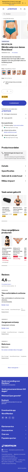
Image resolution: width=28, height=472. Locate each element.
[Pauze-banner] (22, 3)
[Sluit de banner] (25, 3)
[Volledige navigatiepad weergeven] (2, 18)
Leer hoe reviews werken (8, 286)
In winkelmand (14, 103)
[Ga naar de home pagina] (12, 9)
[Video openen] (4, 36)
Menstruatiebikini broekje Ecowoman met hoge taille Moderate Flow (7, 251)
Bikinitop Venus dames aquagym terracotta (18, 209)
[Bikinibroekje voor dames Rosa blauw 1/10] (11, 29)
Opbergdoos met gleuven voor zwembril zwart (6, 210)
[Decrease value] (3, 91)
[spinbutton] (7, 91)
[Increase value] (11, 91)
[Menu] (3, 9)
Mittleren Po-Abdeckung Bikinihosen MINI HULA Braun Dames (17, 251)
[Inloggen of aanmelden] (21, 9)
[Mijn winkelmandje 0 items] (24, 9)
